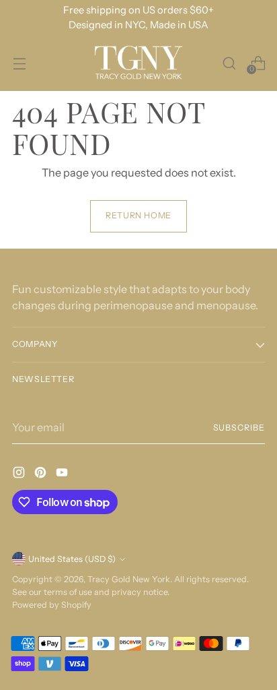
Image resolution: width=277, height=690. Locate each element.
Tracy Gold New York (128, 579)
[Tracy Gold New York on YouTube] (63, 474)
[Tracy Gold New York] (138, 63)
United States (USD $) (72, 559)
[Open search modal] (229, 63)
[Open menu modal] (19, 63)
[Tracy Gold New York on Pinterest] (42, 474)
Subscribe (239, 427)
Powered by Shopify (51, 605)
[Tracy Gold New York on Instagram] (20, 474)
